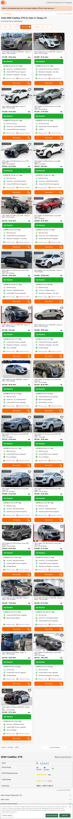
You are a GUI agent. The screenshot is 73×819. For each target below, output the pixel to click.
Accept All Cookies (52, 815)
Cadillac (10, 747)
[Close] (70, 807)
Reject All (64, 815)
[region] (36, 811)
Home (3, 747)
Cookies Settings (7, 815)
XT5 (16, 747)
